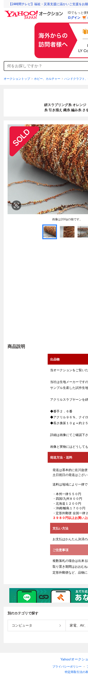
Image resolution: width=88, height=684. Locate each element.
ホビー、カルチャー (47, 78)
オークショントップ (17, 78)
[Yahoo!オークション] (34, 12)
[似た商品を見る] (16, 205)
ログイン (74, 17)
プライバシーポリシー (67, 666)
